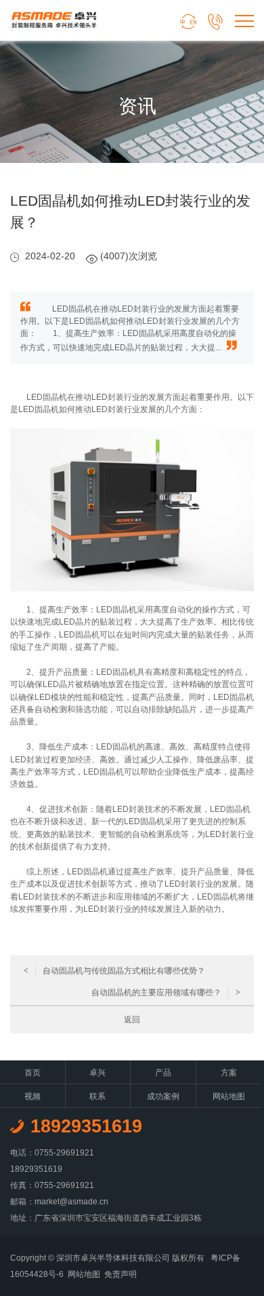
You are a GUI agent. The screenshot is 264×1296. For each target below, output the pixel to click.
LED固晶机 (46, 397)
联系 (97, 1096)
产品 (163, 1072)
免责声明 (120, 1274)
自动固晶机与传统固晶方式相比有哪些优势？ (114, 971)
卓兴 (97, 1072)
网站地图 (229, 1096)
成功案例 (163, 1096)
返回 (132, 1019)
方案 (229, 1072)
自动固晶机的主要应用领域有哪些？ (165, 992)
